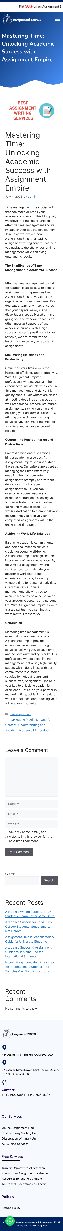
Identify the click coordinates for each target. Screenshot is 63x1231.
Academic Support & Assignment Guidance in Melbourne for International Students (28, 952)
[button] (57, 19)
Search (10, 874)
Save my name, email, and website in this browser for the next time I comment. (30, 836)
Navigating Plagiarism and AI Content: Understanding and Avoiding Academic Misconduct (27, 725)
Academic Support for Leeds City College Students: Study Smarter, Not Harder (28, 926)
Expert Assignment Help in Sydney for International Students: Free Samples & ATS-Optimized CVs (29, 967)
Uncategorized (20, 714)
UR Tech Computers (38, 1225)
